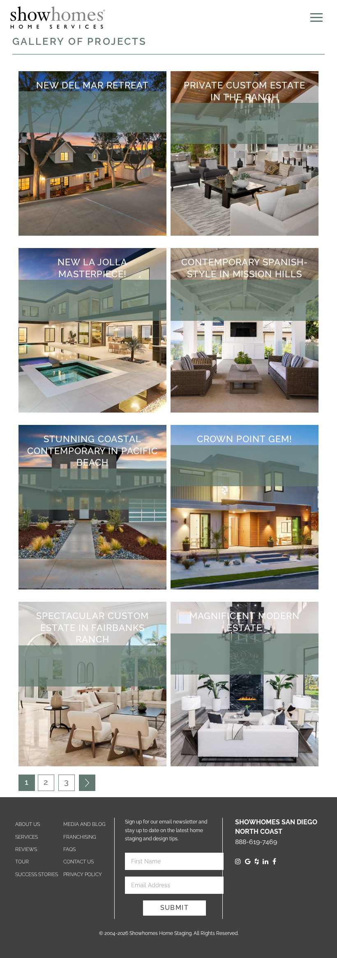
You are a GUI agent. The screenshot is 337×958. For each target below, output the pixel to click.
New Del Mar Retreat (92, 85)
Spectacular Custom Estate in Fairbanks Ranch (92, 627)
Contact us (78, 862)
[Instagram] (238, 861)
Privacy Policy (82, 874)
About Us (27, 824)
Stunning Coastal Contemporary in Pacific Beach (92, 451)
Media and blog (84, 824)
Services (26, 837)
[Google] (248, 861)
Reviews (26, 849)
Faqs (69, 849)
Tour (22, 862)
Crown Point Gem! (244, 439)
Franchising (79, 837)
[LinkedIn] (265, 861)
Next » (87, 783)
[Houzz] (257, 861)
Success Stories (36, 874)
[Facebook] (274, 861)
